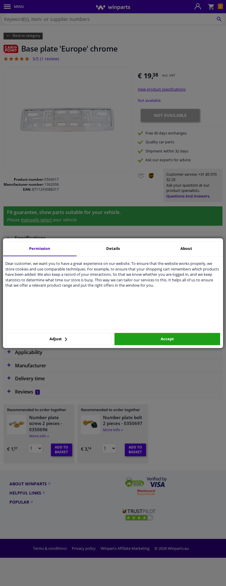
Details (113, 248)
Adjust (56, 339)
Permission (39, 248)
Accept (167, 339)
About (186, 248)
